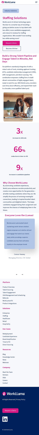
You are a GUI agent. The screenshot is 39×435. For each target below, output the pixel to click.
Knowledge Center (9, 357)
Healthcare (6, 319)
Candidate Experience (10, 336)
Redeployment (8, 334)
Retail (5, 321)
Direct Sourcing (8, 345)
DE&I (4, 378)
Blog (4, 354)
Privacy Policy (20, 400)
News (4, 360)
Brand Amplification (9, 339)
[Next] (22, 274)
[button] (36, 2)
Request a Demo (10, 410)
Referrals (6, 298)
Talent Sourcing (8, 290)
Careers (5, 380)
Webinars (6, 362)
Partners (5, 375)
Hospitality (6, 324)
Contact (5, 383)
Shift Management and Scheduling (14, 295)
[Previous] (17, 274)
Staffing (5, 316)
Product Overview (9, 287)
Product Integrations (10, 303)
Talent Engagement (9, 293)
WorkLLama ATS (8, 301)
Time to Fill (6, 342)
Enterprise (6, 313)
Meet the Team (8, 372)
